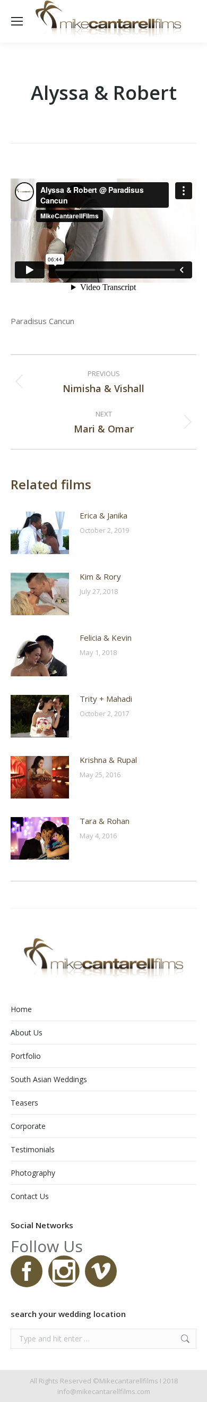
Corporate (28, 1126)
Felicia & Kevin (106, 637)
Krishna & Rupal (108, 759)
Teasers (24, 1103)
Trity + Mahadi (106, 698)
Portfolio (26, 1056)
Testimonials (33, 1149)
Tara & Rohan (105, 820)
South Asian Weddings (49, 1079)
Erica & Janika (103, 515)
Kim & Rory (100, 576)
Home (21, 1009)
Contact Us (30, 1196)
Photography (33, 1173)
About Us (26, 1032)
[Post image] (40, 533)
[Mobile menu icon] (17, 21)
